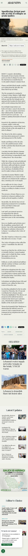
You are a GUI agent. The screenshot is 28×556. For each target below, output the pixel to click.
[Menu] (2, 3)
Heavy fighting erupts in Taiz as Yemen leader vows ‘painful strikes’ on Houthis (9, 439)
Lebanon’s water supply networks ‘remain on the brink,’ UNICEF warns (14, 365)
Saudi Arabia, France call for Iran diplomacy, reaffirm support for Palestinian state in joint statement (9, 511)
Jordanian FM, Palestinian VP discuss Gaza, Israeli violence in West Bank (9, 430)
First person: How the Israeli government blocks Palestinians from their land (9, 523)
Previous (2, 28)
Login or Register (7, 544)
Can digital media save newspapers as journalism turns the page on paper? (8, 447)
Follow (23, 64)
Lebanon (9, 331)
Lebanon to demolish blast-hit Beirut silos (12, 392)
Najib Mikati (19, 334)
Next (26, 28)
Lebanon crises (18, 331)
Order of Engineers (8, 334)
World (3, 506)
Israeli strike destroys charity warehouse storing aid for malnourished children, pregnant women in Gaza (9, 419)
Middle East (5, 518)
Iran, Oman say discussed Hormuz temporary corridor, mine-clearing (8, 456)
